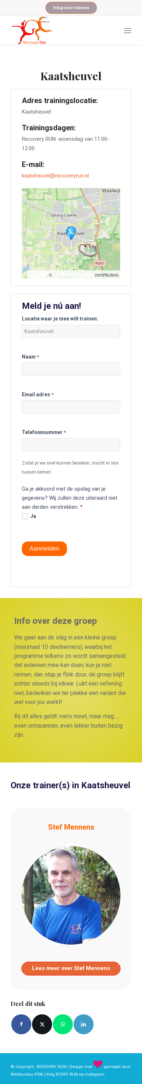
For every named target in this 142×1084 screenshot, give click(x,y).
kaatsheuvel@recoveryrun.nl (55, 175)
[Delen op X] (42, 1024)
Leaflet (38, 274)
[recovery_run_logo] (59, 30)
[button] (71, 233)
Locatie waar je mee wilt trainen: (60, 319)
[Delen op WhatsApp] (63, 1024)
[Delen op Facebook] (21, 1024)
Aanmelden (44, 548)
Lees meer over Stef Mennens (71, 968)
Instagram (94, 1074)
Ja (32, 516)
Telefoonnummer (44, 432)
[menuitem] (127, 30)
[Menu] (127, 30)
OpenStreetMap (73, 274)
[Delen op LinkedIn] (84, 1024)
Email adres (38, 394)
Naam (30, 357)
